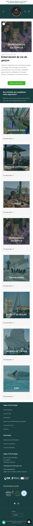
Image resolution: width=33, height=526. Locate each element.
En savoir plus (7, 138)
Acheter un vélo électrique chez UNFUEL (14, 421)
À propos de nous (8, 425)
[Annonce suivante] (30, 2)
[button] (3, 11)
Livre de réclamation (9, 447)
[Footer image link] (16, 478)
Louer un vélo (7, 413)
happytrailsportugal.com (12, 521)
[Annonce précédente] (3, 2)
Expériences (6, 417)
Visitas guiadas (7, 410)
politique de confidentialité (11, 440)
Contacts (6, 429)
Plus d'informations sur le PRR (11, 486)
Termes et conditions (9, 443)
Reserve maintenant (16, 83)
